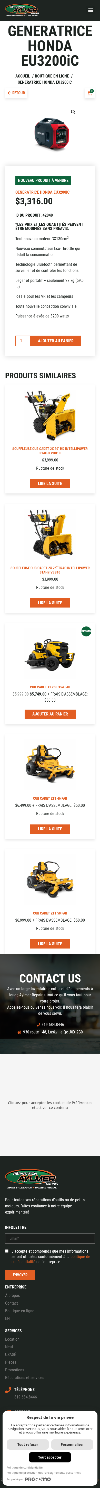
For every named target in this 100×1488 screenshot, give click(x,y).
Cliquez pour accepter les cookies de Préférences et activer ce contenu (50, 1105)
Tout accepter (50, 1457)
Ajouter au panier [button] (50, 714)
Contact (11, 1303)
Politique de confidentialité (24, 1467)
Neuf (9, 1346)
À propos (12, 1295)
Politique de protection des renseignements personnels (43, 1472)
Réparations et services (24, 1377)
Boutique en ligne (19, 1310)
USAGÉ (10, 1354)
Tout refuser (27, 1444)
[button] (90, 10)
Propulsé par (15, 1479)
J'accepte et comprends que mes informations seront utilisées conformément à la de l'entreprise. (51, 1256)
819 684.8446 (25, 1397)
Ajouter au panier (56, 340)
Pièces (10, 1362)
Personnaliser (72, 1444)
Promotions (14, 1370)
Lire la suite (50, 483)
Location (12, 1339)
